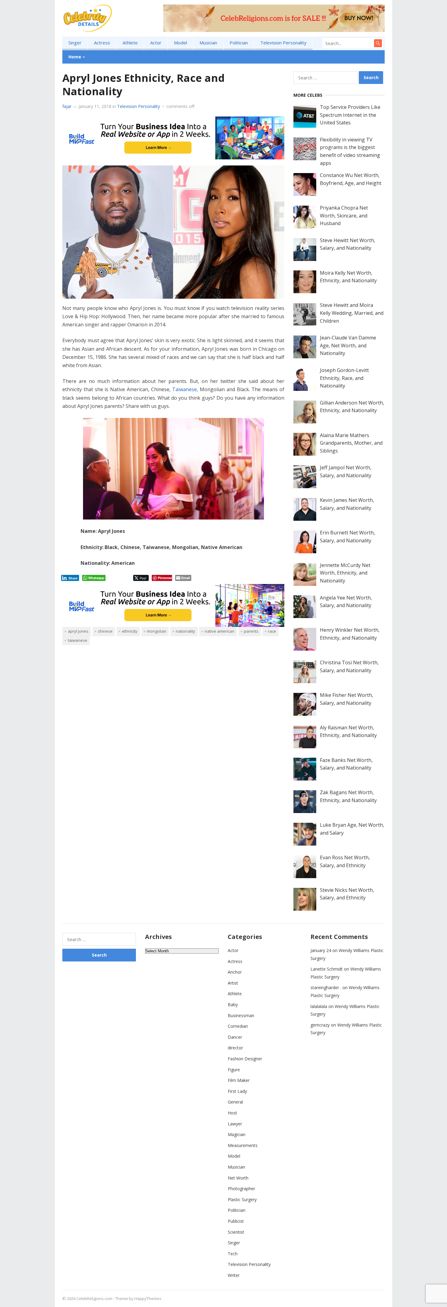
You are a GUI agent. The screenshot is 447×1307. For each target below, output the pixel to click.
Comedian (238, 1026)
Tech (232, 1254)
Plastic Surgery (242, 1199)
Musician (208, 43)
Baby (233, 1004)
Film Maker (239, 1080)
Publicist (236, 1221)
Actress (102, 43)
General (235, 1102)
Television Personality (283, 43)
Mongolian (156, 631)
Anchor (235, 972)
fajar (66, 106)
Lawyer (235, 1124)
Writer (234, 1275)
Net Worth (238, 1178)
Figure (234, 1069)
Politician (239, 43)
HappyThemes (147, 1298)
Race (272, 631)
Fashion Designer (245, 1059)
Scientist (236, 1232)
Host (232, 1113)
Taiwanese (184, 389)
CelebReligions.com (94, 1298)
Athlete (130, 43)
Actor (155, 43)
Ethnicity (129, 631)
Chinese (105, 631)
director (235, 1048)
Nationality (185, 631)
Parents (251, 631)
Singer (74, 43)
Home (74, 57)
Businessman (241, 1015)
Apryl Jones (78, 631)
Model (180, 43)
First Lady (237, 1091)
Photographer (241, 1188)
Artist (233, 983)
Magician (236, 1134)
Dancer (235, 1037)
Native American (219, 631)
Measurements (243, 1145)
